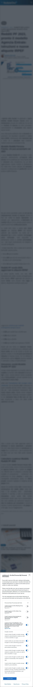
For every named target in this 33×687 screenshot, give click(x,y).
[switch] (27, 606)
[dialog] (16, 629)
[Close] (30, 575)
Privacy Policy (25, 684)
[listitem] (16, 603)
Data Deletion (8, 684)
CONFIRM (10, 678)
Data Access (16, 684)
